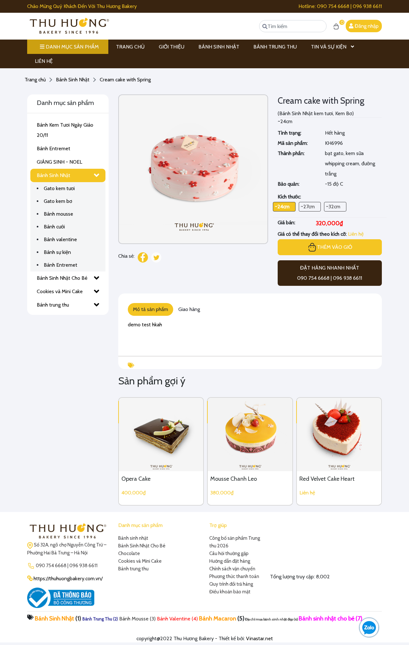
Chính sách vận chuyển (232, 569)
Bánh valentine (60, 239)
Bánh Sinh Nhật (218, 47)
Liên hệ (44, 61)
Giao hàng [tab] (189, 309)
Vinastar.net (259, 638)
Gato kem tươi (59, 188)
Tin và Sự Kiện (329, 47)
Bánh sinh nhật (133, 538)
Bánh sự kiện (57, 252)
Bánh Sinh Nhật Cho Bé (62, 278)
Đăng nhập (366, 26)
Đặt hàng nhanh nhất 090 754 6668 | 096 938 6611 (329, 273)
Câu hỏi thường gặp (229, 553)
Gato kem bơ (58, 201)
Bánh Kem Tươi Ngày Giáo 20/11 (65, 130)
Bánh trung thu (53, 305)
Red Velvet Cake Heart (327, 478)
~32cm (333, 207)
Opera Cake (135, 478)
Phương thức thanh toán (234, 576)
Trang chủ (130, 47)
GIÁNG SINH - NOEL (59, 162)
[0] (336, 26)
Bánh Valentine (173, 619)
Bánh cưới (54, 227)
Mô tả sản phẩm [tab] (150, 309)
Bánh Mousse (134, 619)
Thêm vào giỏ (334, 247)
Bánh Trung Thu (275, 47)
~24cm (282, 207)
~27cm (308, 207)
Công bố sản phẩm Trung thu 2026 (234, 542)
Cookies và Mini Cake (60, 291)
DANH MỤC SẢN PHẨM (71, 47)
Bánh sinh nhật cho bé (326, 618)
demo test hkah (145, 325)
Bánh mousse (58, 214)
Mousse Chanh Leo (233, 478)
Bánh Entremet (53, 148)
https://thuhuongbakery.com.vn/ (68, 578)
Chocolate (129, 553)
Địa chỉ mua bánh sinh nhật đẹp (269, 619)
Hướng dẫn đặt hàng (229, 561)
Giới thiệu (171, 47)
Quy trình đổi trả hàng (231, 584)
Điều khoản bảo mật (230, 592)
